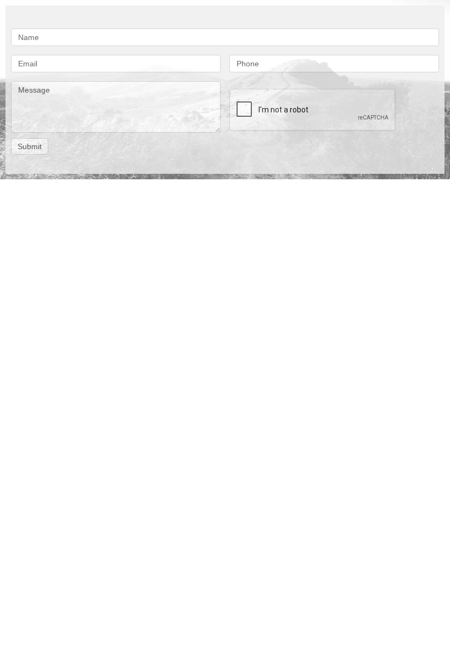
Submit (30, 146)
